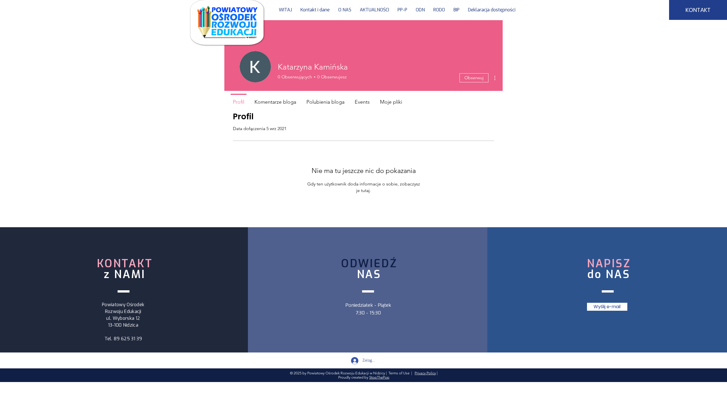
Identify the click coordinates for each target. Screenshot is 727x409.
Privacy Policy (425, 373)
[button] (402, 10)
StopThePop (379, 377)
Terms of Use (399, 373)
